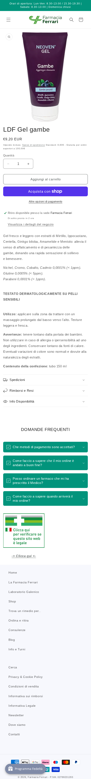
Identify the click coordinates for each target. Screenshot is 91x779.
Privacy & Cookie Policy (25, 677)
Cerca (12, 667)
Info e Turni (16, 649)
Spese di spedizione (33, 145)
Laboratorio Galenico (23, 592)
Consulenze (17, 630)
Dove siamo (17, 724)
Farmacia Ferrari (37, 777)
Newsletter (16, 715)
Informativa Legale (22, 705)
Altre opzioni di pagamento (45, 201)
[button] (8, 19)
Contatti (14, 734)
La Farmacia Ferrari (23, 582)
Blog (11, 639)
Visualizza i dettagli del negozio (31, 224)
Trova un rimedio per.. (24, 611)
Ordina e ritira (18, 620)
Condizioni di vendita (23, 686)
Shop (12, 601)
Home (12, 572)
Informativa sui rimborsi (25, 696)
